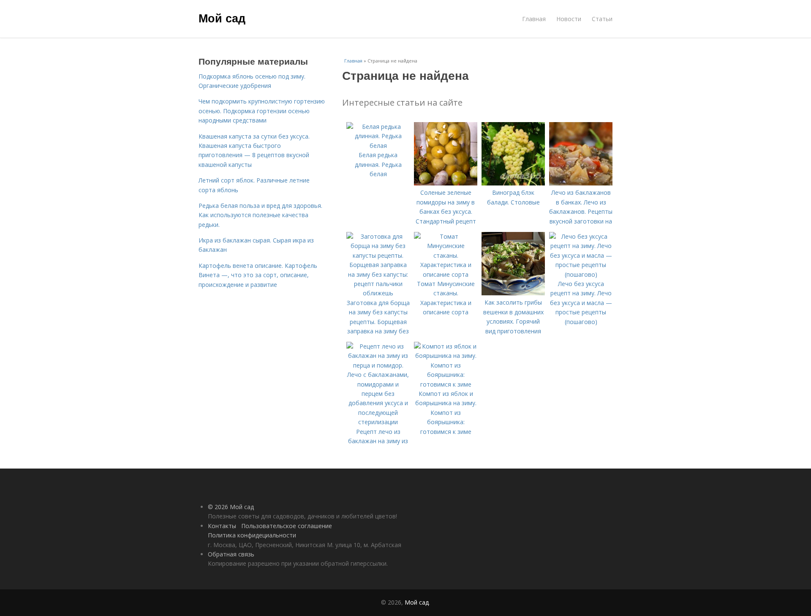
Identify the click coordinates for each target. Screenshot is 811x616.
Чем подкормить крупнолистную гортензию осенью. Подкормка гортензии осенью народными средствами (262, 110)
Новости (568, 19)
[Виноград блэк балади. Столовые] (513, 183)
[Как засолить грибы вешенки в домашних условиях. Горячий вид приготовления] (513, 293)
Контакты (222, 526)
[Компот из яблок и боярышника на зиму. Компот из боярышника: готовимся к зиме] (445, 384)
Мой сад (222, 18)
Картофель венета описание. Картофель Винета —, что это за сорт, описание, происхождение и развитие (258, 275)
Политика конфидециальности (252, 535)
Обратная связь (231, 554)
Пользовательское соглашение (286, 526)
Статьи (602, 19)
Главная (534, 19)
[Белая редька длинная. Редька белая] (378, 146)
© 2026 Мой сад (231, 507)
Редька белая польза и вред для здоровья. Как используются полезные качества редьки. (260, 215)
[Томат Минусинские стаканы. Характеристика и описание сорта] (445, 274)
